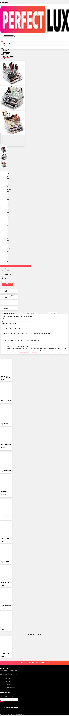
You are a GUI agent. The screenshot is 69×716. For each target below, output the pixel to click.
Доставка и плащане (31, 313)
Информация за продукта (8, 313)
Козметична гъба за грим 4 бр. (8, 260)
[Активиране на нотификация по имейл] (1, 701)
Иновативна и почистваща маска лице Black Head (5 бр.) (6, 469)
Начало (1, 51)
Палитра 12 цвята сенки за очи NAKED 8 (5, 539)
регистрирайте (34, 352)
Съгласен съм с (8, 700)
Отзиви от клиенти (52, 313)
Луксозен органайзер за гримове (5, 654)
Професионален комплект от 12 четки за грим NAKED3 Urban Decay (9, 188)
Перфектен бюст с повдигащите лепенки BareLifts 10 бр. (5, 493)
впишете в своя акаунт (24, 352)
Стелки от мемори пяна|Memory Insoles (4, 422)
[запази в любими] (2, 286)
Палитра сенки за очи (5, 561)
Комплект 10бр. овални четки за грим (8, 199)
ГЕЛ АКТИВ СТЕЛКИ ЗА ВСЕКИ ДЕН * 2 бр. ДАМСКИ (6, 400)
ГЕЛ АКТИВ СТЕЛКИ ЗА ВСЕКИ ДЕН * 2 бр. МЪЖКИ (5, 377)
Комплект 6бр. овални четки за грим (8, 212)
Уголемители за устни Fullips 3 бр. (6, 516)
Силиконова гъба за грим (8, 250)
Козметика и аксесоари (4, 54)
